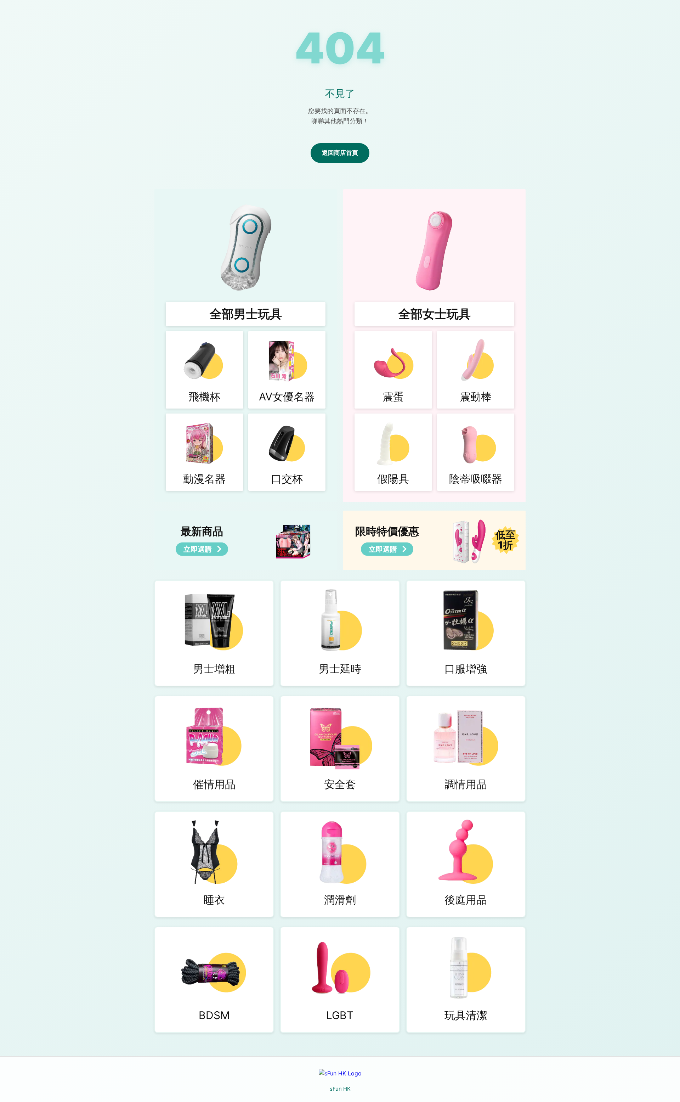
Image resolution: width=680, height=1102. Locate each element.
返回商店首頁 (340, 152)
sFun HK (340, 1088)
